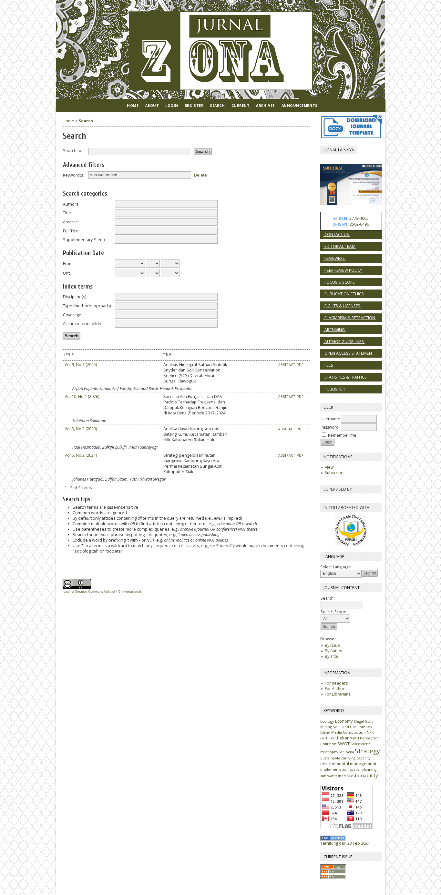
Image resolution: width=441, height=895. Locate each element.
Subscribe (334, 472)
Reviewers (334, 258)
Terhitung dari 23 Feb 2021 (345, 843)
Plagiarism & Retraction (349, 317)
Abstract (71, 222)
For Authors (335, 688)
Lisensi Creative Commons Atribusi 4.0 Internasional (102, 591)
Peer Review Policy (343, 270)
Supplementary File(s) (84, 239)
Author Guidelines (344, 341)
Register (194, 105)
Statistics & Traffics (345, 377)
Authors (70, 204)
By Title (331, 656)
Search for (73, 150)
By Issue (332, 645)
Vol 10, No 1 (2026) (82, 396)
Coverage (72, 315)
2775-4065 (359, 218)
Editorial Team (339, 246)
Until (67, 273)
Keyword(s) (73, 175)
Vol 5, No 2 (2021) (81, 455)
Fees (328, 365)
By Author (334, 651)
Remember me (342, 435)
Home (132, 105)
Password (330, 427)
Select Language (335, 567)
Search (217, 105)
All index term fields (82, 323)
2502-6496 (359, 224)
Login (171, 105)
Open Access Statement (349, 353)
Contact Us (336, 234)
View (329, 467)
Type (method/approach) (87, 306)
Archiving (334, 329)
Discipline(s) (74, 297)
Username (330, 419)
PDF (300, 364)
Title (67, 213)
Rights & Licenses (342, 306)
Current (240, 105)
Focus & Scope (339, 282)
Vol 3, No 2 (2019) (81, 429)
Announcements (300, 105)
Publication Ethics (344, 294)
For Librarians (337, 694)
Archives (265, 105)
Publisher (334, 389)
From (68, 263)
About (152, 105)
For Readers (336, 683)
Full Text (71, 231)
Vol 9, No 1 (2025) (81, 364)
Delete (200, 175)
